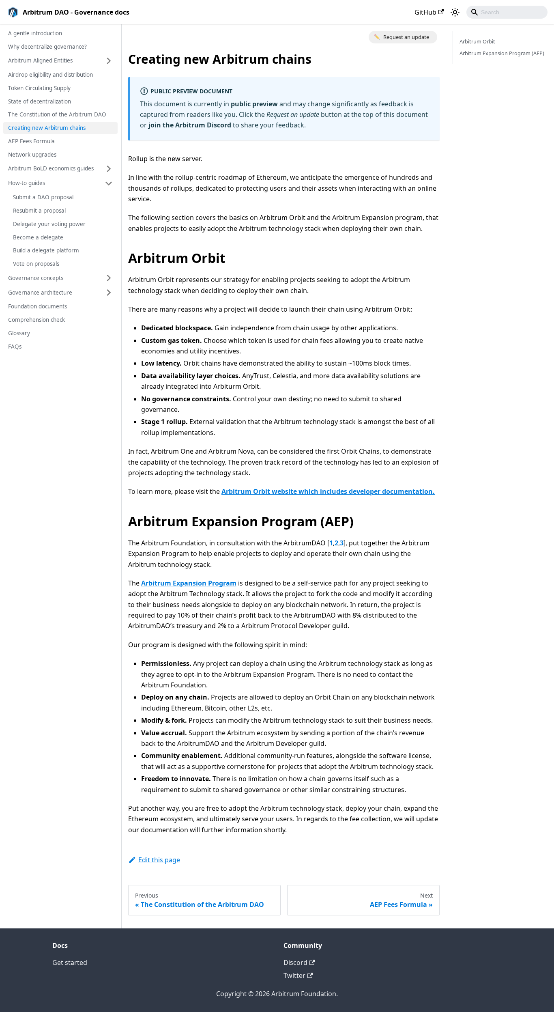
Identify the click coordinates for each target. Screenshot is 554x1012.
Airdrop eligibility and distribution (50, 74)
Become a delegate (38, 237)
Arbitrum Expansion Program (188, 583)
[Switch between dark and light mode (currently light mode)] (455, 12)
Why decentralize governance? (47, 46)
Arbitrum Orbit (477, 41)
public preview (254, 103)
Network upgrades (32, 154)
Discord (295, 962)
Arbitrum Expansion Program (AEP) (502, 53)
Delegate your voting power (49, 224)
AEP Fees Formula (31, 141)
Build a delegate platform (46, 250)
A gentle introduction (35, 33)
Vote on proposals (36, 263)
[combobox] (507, 12)
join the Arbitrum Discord (189, 125)
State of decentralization (39, 101)
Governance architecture (40, 292)
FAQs (14, 346)
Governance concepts (35, 278)
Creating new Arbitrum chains (47, 127)
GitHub (425, 12)
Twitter (294, 975)
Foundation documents (37, 306)
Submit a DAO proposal (43, 197)
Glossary (19, 333)
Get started (69, 962)
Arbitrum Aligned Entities (40, 60)
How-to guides (26, 183)
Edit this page (159, 859)
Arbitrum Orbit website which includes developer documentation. (328, 491)
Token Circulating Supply (39, 88)
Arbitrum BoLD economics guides (51, 168)
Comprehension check (36, 319)
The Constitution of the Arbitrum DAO (57, 114)
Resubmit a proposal (39, 210)
